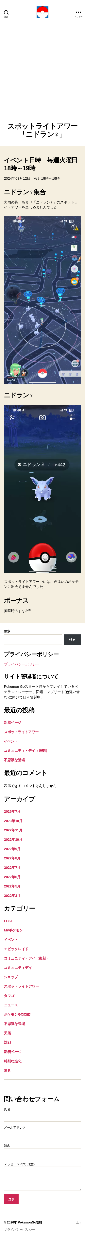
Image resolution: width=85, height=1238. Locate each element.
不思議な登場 (14, 760)
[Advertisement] (42, 77)
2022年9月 (12, 849)
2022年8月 (12, 858)
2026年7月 (12, 811)
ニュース (11, 1005)
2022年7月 (12, 868)
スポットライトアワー (21, 732)
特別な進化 (13, 1061)
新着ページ (12, 723)
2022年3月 (12, 896)
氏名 (7, 1109)
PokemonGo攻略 (30, 1222)
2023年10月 (13, 821)
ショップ (11, 977)
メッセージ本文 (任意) (19, 1164)
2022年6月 (12, 877)
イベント (11, 741)
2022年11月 (13, 830)
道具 (7, 1070)
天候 (7, 1033)
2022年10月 (13, 840)
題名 (7, 1145)
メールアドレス (15, 1127)
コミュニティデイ (18, 968)
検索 (7, 631)
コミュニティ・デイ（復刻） (26, 751)
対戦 (7, 1042)
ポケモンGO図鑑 (17, 1014)
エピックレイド (16, 949)
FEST (8, 921)
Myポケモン (13, 930)
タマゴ (9, 996)
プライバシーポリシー (22, 664)
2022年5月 (12, 886)
